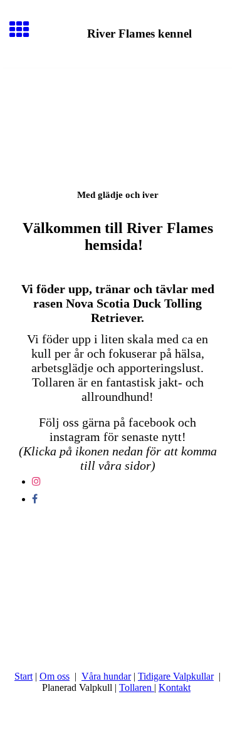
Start (23, 676)
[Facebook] (35, 499)
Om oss (54, 676)
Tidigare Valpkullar (176, 676)
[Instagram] (36, 481)
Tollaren (136, 687)
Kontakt (175, 687)
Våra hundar (106, 676)
